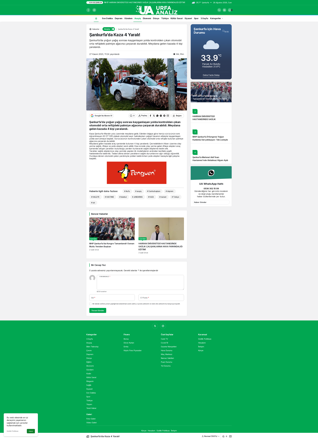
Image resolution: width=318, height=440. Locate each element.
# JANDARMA (137, 197)
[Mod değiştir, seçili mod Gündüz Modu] (94, 10)
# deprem (169, 191)
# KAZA (151, 197)
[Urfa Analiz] (159, 10)
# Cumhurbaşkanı (153, 191)
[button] (224, 10)
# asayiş (138, 191)
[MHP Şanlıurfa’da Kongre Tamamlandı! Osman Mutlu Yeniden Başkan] (112, 235)
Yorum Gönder (97, 310)
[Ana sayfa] (96, 18)
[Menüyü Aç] (88, 10)
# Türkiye (175, 197)
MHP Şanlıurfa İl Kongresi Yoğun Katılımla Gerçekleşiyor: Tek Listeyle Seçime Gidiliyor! (210, 140)
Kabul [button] (31, 431)
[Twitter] (155, 326)
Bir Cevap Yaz (98, 265)
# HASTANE (109, 197)
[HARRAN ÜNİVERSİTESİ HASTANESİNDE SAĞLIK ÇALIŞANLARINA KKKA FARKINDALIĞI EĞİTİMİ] (161, 235)
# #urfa (127, 191)
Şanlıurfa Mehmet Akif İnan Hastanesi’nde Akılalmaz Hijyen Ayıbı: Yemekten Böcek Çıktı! (211, 160)
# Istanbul (122, 197)
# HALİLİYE (95, 197)
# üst (93, 203)
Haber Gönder (200, 202)
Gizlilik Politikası (12, 431)
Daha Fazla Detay (211, 75)
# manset (162, 197)
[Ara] (219, 10)
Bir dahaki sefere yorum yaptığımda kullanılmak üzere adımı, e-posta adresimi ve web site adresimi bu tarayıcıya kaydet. (136, 304)
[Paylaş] (230, 436)
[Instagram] (163, 326)
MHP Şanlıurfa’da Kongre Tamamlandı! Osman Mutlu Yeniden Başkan (210, 99)
